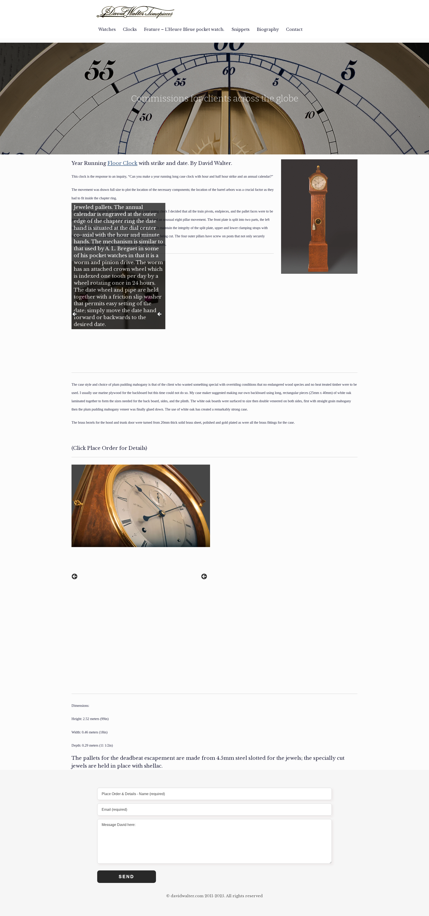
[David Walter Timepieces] (136, 10)
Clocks (130, 29)
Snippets (240, 29)
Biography (268, 29)
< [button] (75, 314)
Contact (294, 29)
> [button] (159, 314)
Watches (107, 29)
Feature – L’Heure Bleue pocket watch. (184, 29)
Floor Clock (122, 163)
